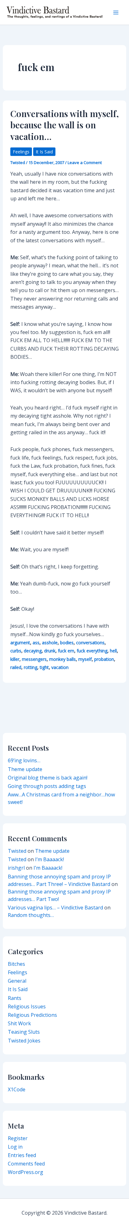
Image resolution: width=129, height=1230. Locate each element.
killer (14, 659)
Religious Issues (27, 1006)
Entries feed (22, 1155)
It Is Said (44, 152)
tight (44, 667)
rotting (30, 667)
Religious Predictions (32, 1014)
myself (85, 659)
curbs (15, 651)
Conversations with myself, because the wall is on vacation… (64, 125)
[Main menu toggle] (116, 12)
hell (113, 651)
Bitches (16, 963)
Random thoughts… (31, 915)
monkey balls (62, 659)
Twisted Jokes (24, 1040)
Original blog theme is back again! (47, 777)
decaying (33, 651)
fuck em (66, 651)
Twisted (17, 850)
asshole (50, 643)
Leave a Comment (85, 162)
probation (104, 659)
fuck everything (92, 651)
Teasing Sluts (24, 1031)
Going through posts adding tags (47, 786)
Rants (14, 998)
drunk (49, 651)
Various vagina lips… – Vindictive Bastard (55, 907)
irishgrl (16, 867)
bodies (67, 643)
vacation (60, 667)
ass (36, 643)
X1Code (16, 1089)
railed (15, 667)
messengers (34, 659)
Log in (15, 1146)
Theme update (25, 769)
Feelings (21, 152)
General (17, 980)
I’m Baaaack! (49, 859)
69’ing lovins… (24, 760)
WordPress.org (25, 1172)
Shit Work (19, 1023)
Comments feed (26, 1163)
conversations (90, 643)
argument (20, 643)
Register (18, 1138)
